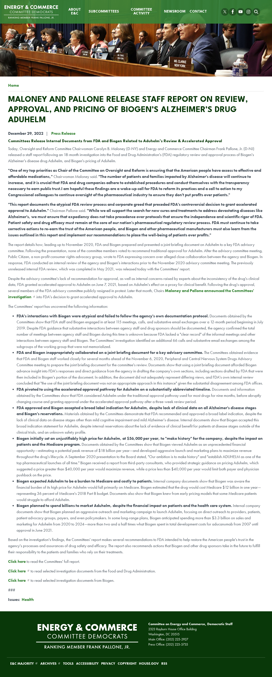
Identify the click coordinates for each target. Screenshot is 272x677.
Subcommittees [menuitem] (104, 11)
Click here (17, 561)
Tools (68, 663)
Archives (48, 663)
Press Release (63, 133)
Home (13, 85)
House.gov (149, 663)
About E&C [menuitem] (74, 11)
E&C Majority (22, 663)
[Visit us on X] (225, 12)
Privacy (108, 663)
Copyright (127, 663)
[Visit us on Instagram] (248, 12)
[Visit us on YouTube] (240, 12)
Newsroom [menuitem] (175, 11)
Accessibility (87, 663)
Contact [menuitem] (198, 11)
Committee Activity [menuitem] (141, 11)
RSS (164, 663)
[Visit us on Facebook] (233, 12)
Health (28, 599)
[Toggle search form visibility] (256, 12)
